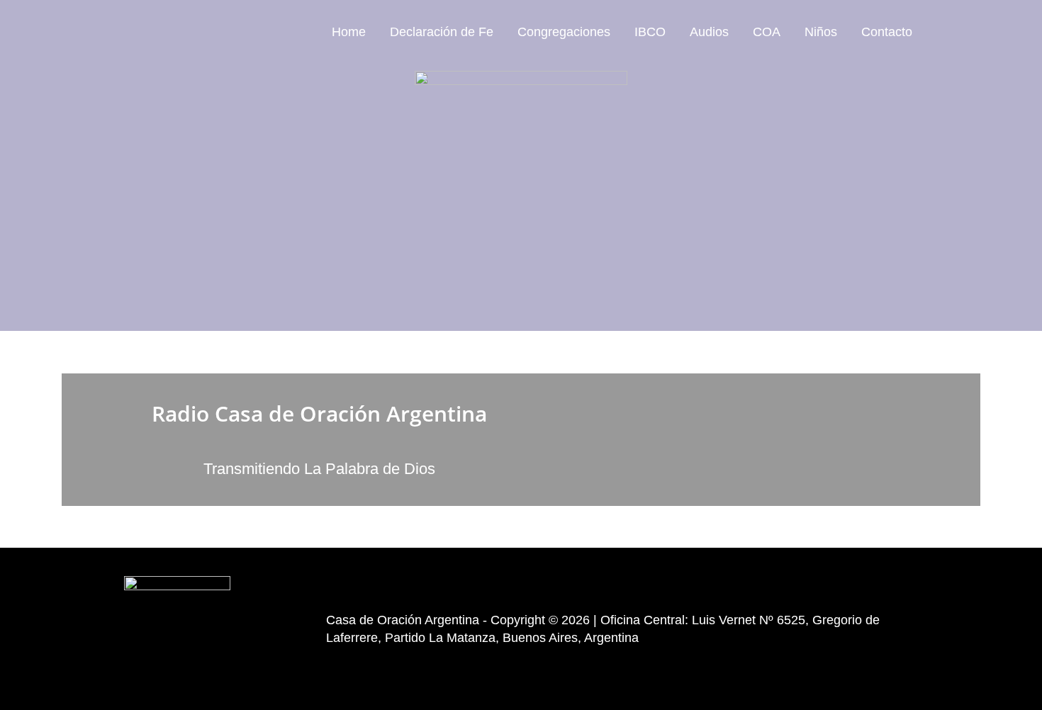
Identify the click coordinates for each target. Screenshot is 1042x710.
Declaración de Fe (441, 32)
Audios (709, 32)
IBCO (650, 32)
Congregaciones (563, 32)
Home (349, 32)
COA (766, 32)
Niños (821, 32)
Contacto (886, 32)
